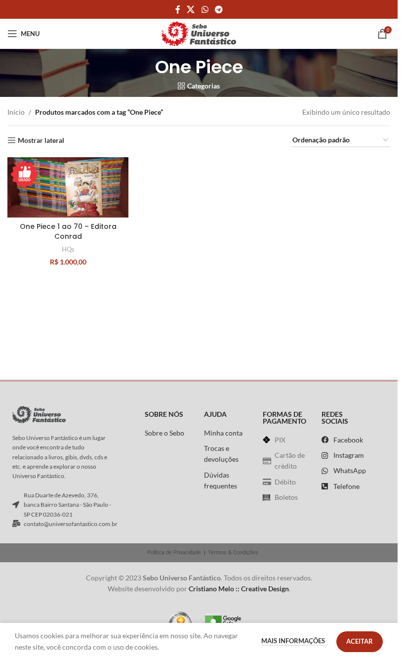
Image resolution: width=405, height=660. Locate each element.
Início (16, 112)
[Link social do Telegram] (218, 9)
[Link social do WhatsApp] (204, 9)
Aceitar (359, 641)
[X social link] (191, 9)
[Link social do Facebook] (178, 9)
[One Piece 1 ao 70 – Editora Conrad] (67, 187)
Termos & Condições (233, 552)
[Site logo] (199, 33)
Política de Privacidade (174, 552)
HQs (68, 249)
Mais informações (293, 641)
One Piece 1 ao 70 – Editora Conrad (68, 231)
